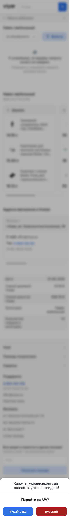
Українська (18, 511)
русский (51, 511)
